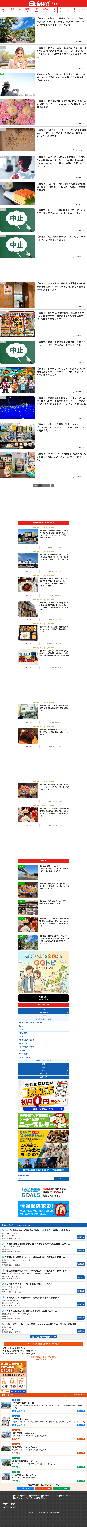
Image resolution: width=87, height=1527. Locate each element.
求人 (20, 10)
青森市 (54, 3)
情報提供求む (35, 1496)
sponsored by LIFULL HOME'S (73, 1395)
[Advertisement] (43, 270)
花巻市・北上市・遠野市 (26, 1040)
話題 (60, 10)
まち (54, 10)
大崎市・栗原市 (23, 1054)
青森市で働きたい (8, 1225)
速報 (74, 10)
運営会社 (25, 1496)
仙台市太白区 (23, 1050)
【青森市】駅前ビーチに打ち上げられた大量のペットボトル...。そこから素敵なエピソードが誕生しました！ (53, 868)
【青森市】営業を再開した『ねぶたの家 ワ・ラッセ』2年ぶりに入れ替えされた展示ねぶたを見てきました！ (54, 787)
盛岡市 (21, 1036)
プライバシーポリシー (22, 1498)
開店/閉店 (27, 10)
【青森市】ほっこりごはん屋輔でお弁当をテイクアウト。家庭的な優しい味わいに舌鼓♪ (53, 629)
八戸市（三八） (23, 1033)
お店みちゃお (46, 10)
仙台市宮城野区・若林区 (26, 1047)
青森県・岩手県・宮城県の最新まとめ (30, 1022)
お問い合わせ (65, 1496)
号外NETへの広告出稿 (50, 1496)
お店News (36, 10)
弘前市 (21, 1029)
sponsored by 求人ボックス (25, 1225)
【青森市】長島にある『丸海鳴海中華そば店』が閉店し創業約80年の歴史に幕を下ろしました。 (53, 708)
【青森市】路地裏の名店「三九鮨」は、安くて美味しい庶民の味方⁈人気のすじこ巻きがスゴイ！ (54, 732)
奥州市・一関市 (23, 1043)
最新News (12, 10)
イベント (67, 10)
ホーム (17, 1496)
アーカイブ (82, 10)
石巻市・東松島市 (24, 1057)
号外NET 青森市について (41, 1498)
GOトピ (4, 10)
